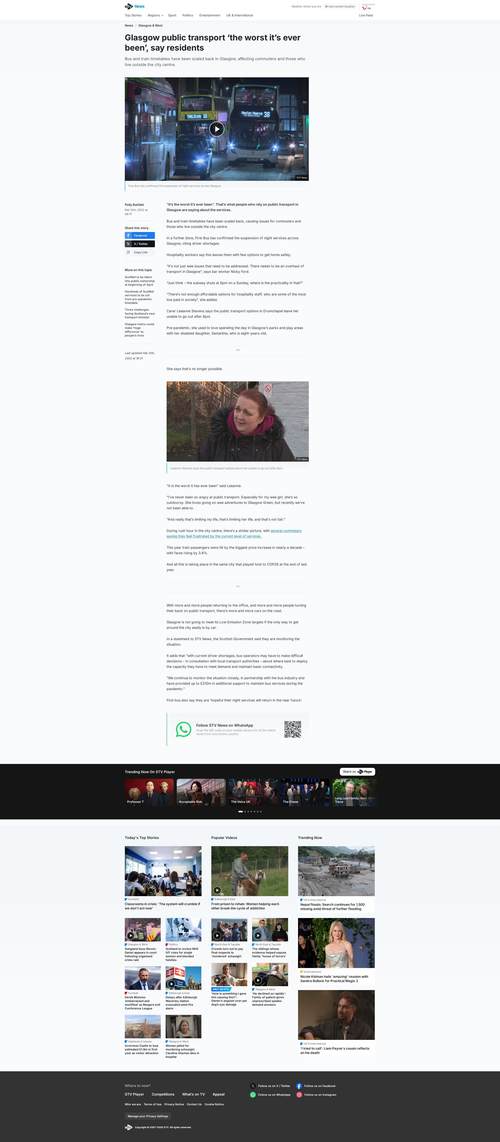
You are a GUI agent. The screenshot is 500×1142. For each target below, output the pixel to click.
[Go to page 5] (254, 811)
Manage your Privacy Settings (148, 1116)
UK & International (239, 15)
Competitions (163, 1094)
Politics (187, 15)
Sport (172, 15)
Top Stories (133, 15)
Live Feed (366, 15)
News (129, 25)
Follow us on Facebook (320, 1086)
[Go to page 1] (240, 811)
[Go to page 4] (251, 811)
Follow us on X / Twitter (274, 1086)
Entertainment (209, 15)
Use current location (342, 6)
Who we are (133, 1104)
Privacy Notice (174, 1104)
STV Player (134, 1094)
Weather (297, 6)
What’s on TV (193, 1094)
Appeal (219, 1094)
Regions (154, 15)
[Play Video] (216, 129)
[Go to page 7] (261, 811)
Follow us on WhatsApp (274, 1094)
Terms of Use (153, 1104)
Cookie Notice (214, 1104)
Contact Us (194, 1104)
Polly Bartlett (134, 205)
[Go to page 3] (248, 811)
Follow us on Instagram (320, 1094)
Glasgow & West (150, 25)
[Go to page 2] (245, 811)
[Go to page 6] (257, 811)
